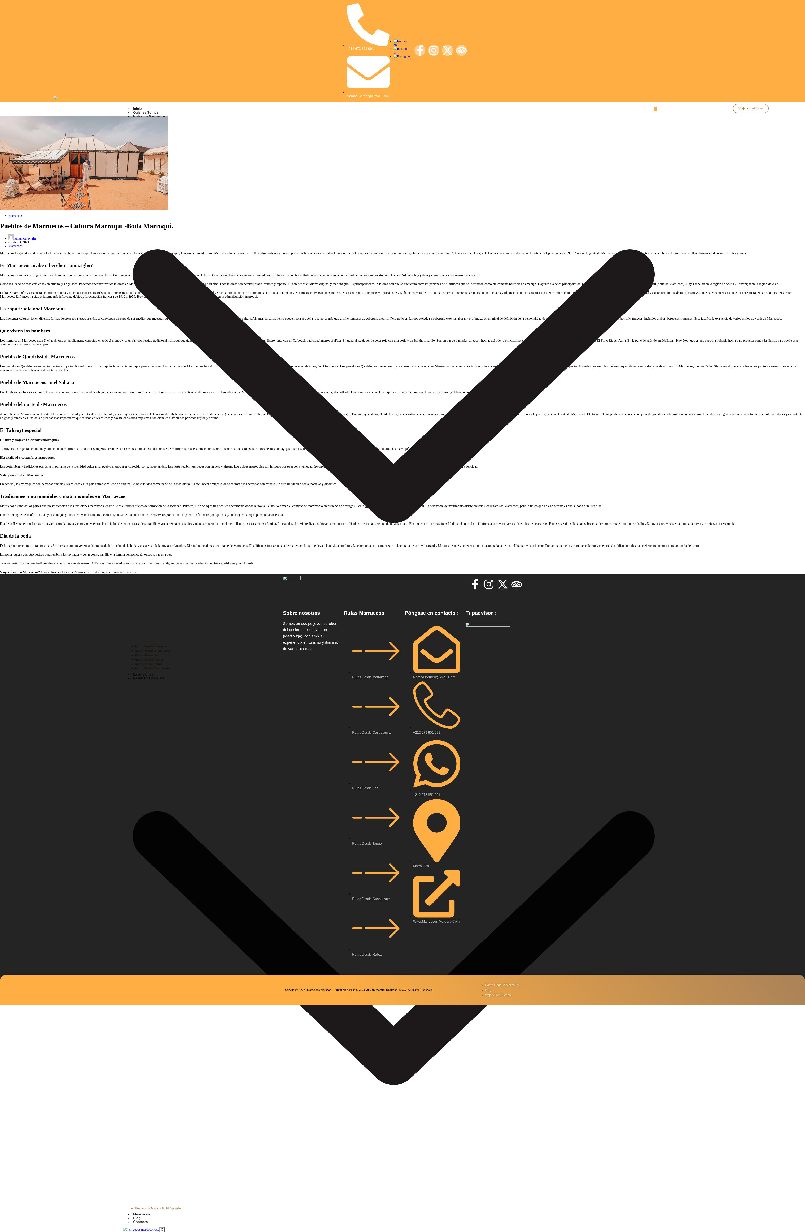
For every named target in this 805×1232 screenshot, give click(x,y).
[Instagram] (433, 50)
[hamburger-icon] (655, 109)
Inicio (137, 109)
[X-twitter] (447, 50)
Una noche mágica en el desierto (158, 1208)
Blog (137, 1218)
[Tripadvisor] (461, 50)
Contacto (140, 1222)
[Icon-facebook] (419, 50)
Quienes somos (145, 112)
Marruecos (141, 1214)
